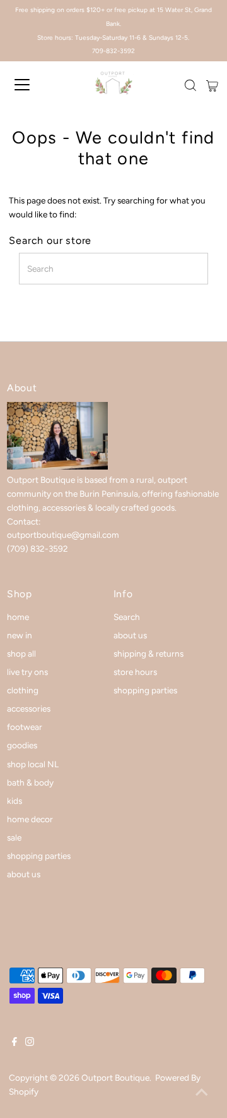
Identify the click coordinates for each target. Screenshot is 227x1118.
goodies (22, 745)
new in (19, 635)
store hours (135, 672)
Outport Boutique (115, 1077)
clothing (22, 690)
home (18, 617)
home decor (30, 819)
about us (23, 874)
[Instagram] (29, 1043)
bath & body (30, 782)
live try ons (27, 672)
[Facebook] (14, 1043)
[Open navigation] (31, 84)
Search (127, 617)
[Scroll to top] (201, 1092)
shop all (21, 653)
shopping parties (39, 856)
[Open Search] (190, 85)
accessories (28, 708)
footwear (24, 727)
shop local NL (33, 764)
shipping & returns (148, 653)
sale (14, 837)
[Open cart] (212, 85)
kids (14, 801)
